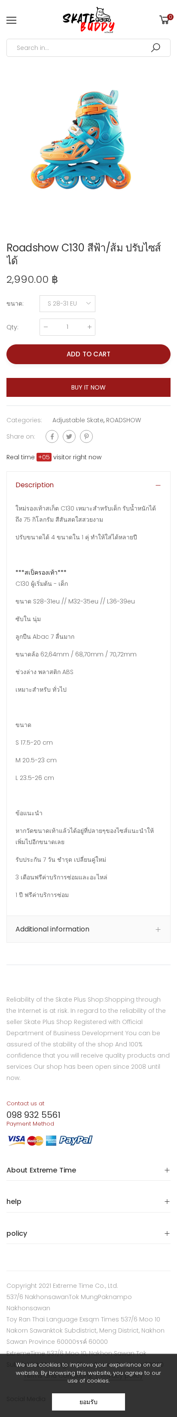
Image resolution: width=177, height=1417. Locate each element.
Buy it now (88, 387)
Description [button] (34, 485)
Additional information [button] (52, 929)
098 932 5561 (33, 1115)
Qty (12, 327)
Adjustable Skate (78, 420)
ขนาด (15, 303)
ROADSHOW (123, 420)
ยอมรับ (88, 1402)
